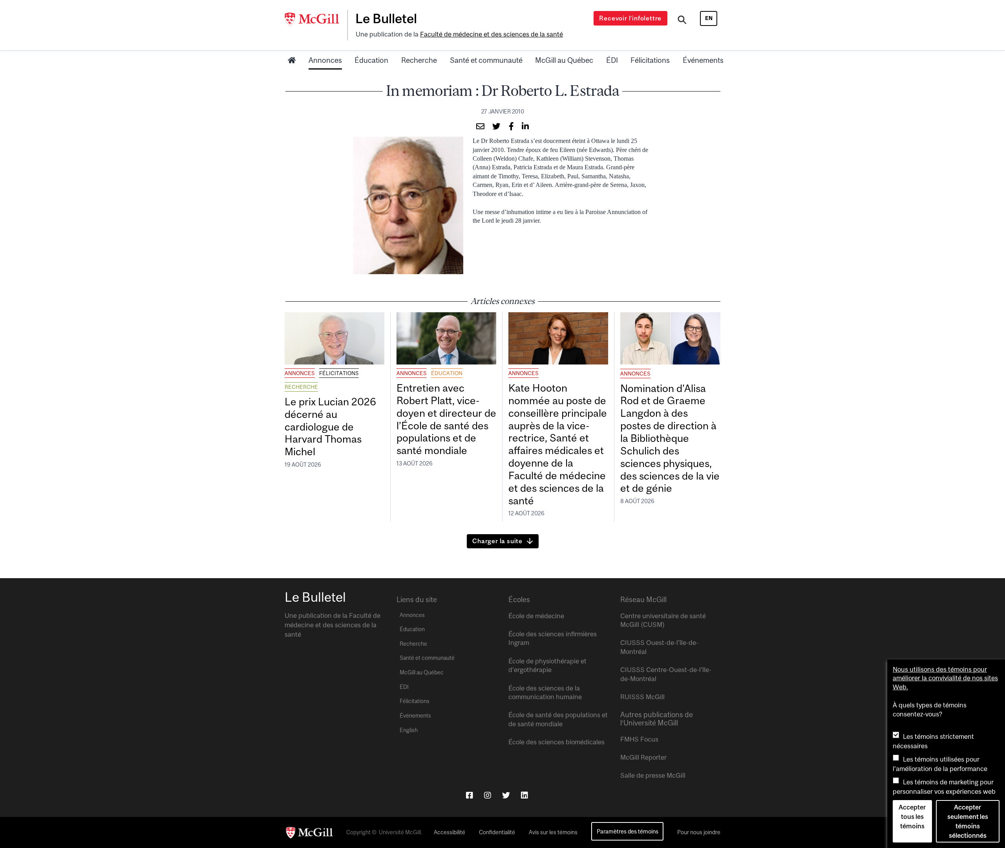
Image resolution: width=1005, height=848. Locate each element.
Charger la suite (497, 540)
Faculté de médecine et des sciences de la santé (491, 34)
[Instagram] (487, 795)
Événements (703, 60)
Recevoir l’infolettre (630, 18)
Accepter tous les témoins (912, 816)
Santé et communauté (486, 60)
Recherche (419, 60)
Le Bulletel (386, 18)
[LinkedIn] (524, 795)
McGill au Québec (564, 60)
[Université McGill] (316, 19)
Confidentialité (497, 832)
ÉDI (612, 60)
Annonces (325, 60)
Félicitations (650, 60)
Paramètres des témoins (627, 831)
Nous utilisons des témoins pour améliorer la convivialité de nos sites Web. (945, 678)
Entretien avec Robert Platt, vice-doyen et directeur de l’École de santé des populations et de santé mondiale (446, 419)
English (409, 730)
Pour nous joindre (698, 832)
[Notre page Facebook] (469, 795)
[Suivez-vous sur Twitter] (506, 795)
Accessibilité (449, 832)
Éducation (371, 60)
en (709, 18)
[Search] (682, 20)
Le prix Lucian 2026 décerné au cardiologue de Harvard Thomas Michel (330, 427)
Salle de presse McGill (652, 775)
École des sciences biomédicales (556, 742)
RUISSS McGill (642, 697)
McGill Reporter (643, 757)
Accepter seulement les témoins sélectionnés (967, 821)
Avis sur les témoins (553, 832)
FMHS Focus (639, 739)
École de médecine (536, 616)
